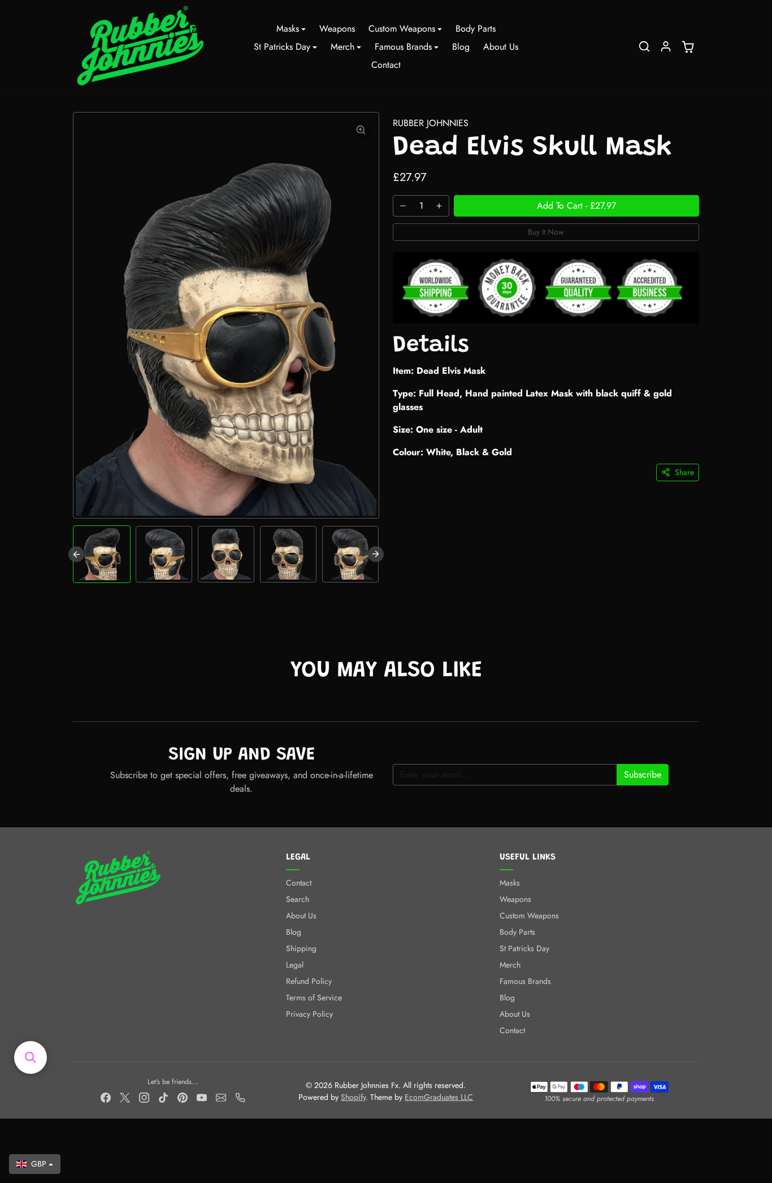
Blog (461, 46)
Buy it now (546, 232)
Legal (294, 964)
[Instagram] (144, 1096)
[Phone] (240, 1096)
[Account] (665, 46)
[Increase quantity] (439, 206)
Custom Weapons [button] (401, 28)
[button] (644, 46)
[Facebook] (105, 1096)
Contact (386, 64)
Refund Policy (309, 981)
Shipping (301, 948)
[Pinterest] (182, 1096)
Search (297, 899)
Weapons (337, 28)
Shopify (353, 1097)
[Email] (221, 1096)
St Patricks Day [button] (282, 46)
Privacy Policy (309, 1014)
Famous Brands (525, 981)
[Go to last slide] (76, 554)
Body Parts (476, 28)
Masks (510, 882)
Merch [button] (342, 46)
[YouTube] (201, 1096)
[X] (125, 1096)
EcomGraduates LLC (439, 1097)
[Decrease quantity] (403, 206)
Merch (510, 964)
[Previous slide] (74, 704)
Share (684, 472)
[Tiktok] (163, 1096)
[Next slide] (376, 554)
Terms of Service (314, 997)
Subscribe (642, 774)
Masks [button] (287, 28)
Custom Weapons (529, 915)
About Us (500, 46)
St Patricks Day (524, 948)
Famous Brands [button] (403, 46)
